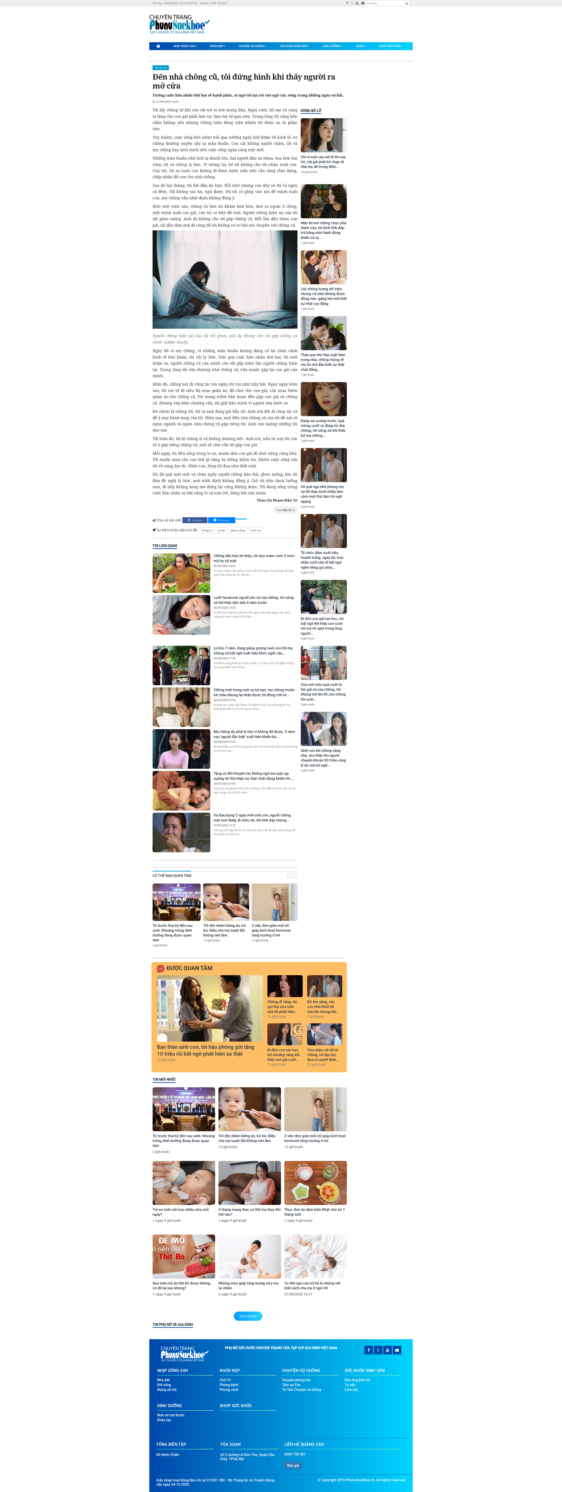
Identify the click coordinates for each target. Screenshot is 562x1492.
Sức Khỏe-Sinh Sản (293, 46)
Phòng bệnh (229, 1385)
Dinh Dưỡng (331, 46)
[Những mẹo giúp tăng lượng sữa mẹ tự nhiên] (249, 1257)
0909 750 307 (295, 1454)
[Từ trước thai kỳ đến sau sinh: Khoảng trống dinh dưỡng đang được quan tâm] (177, 902)
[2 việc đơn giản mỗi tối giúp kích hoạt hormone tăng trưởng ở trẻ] (275, 902)
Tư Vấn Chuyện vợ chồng (301, 1390)
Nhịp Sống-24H (184, 46)
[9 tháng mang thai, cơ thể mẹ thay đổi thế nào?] (249, 1183)
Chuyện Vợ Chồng (251, 46)
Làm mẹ (351, 1390)
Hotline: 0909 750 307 (213, 3)
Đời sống (164, 1385)
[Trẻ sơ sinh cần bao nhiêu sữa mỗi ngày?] (184, 1183)
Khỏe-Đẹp (216, 46)
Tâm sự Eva (160, 67)
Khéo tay (164, 1420)
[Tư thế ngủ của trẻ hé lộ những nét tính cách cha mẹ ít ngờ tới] (315, 1257)
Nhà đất (163, 1380)
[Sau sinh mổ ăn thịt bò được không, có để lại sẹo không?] (184, 1257)
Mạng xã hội (167, 1390)
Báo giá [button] (293, 1465)
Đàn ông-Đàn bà (357, 1380)
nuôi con (255, 530)
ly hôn (221, 530)
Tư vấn (350, 1385)
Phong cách (229, 1390)
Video (360, 46)
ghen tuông (238, 530)
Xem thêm (248, 1316)
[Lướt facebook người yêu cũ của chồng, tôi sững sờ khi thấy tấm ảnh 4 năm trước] (181, 615)
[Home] (158, 46)
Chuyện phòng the (296, 1380)
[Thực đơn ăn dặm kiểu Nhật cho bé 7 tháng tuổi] (315, 1183)
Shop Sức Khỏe (390, 46)
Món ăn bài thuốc (170, 1415)
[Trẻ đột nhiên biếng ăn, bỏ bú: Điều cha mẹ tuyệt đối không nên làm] (226, 902)
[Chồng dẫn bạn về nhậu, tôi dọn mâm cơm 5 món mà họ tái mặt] (181, 573)
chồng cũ (206, 530)
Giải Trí (225, 1380)
